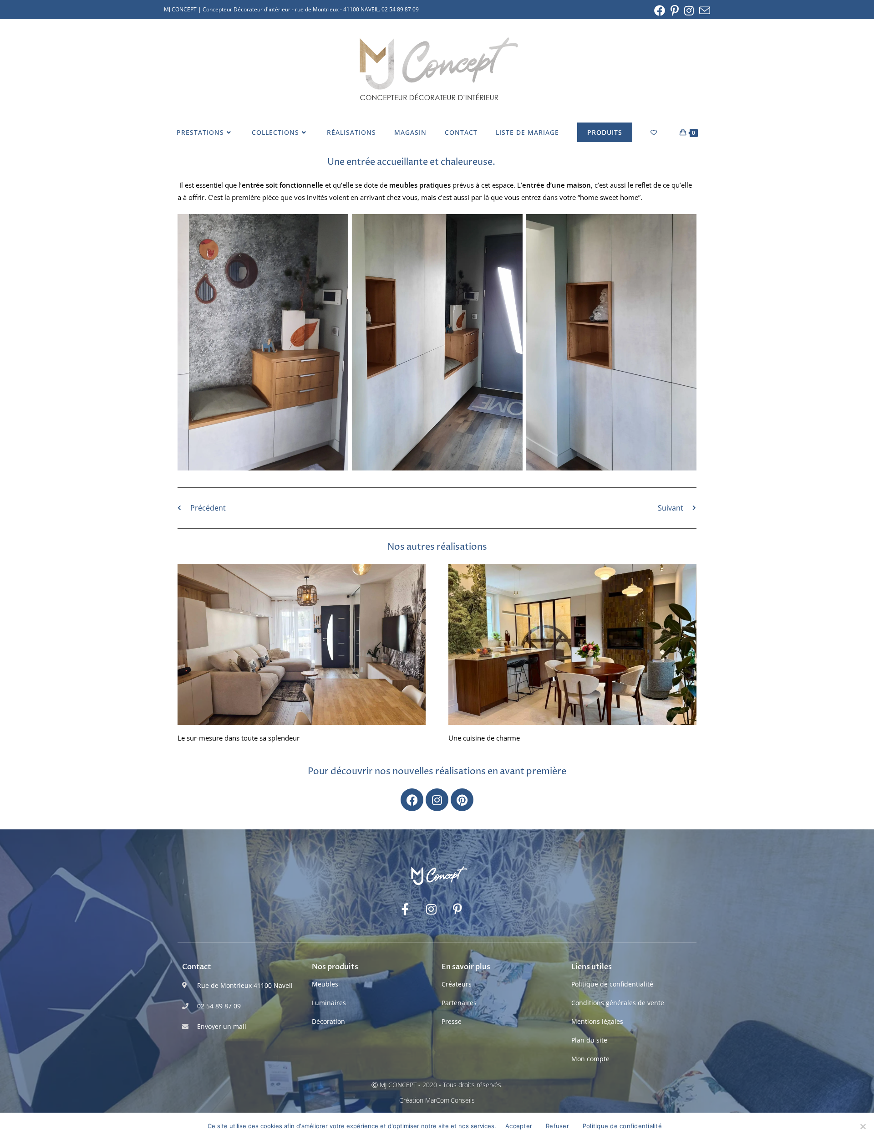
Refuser (557, 1126)
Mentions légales (597, 1021)
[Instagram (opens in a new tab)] (688, 10)
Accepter (518, 1126)
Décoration (328, 1021)
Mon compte (590, 1058)
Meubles (325, 984)
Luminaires (329, 1002)
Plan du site (589, 1040)
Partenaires (459, 1002)
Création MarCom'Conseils (437, 1100)
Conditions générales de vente (617, 1002)
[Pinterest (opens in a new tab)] (674, 10)
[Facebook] (412, 799)
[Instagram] (437, 799)
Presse (452, 1021)
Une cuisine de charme (484, 737)
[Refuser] (862, 1126)
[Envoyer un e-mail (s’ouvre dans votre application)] (703, 10)
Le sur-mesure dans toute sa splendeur (239, 737)
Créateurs (457, 984)
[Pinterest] (462, 799)
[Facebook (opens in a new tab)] (659, 10)
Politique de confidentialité (612, 984)
